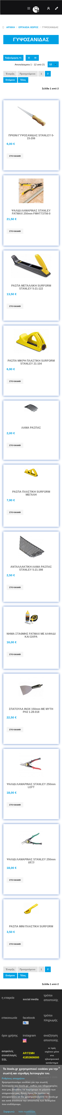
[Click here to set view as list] (35, 58)
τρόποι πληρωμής (52, 1020)
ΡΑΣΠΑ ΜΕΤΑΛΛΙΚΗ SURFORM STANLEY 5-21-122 (31, 287)
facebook (31, 1017)
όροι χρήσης (10, 1038)
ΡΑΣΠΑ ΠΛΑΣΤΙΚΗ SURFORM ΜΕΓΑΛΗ (31, 493)
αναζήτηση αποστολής (51, 1038)
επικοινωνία (10, 1020)
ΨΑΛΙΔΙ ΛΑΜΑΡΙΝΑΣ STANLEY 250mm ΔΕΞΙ (31, 861)
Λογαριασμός (49, 8)
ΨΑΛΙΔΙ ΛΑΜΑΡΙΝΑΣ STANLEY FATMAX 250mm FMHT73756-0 (31, 212)
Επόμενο (10, 80)
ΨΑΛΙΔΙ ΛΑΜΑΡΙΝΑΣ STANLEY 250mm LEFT (31, 786)
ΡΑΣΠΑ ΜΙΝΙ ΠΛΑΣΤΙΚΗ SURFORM (31, 926)
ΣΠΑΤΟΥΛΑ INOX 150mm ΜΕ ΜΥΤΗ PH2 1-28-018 (31, 710)
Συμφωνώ (9, 1111)
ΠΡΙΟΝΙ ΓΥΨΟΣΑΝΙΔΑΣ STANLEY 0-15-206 (31, 137)
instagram (31, 1035)
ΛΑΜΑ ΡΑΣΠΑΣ (31, 427)
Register (57, 8)
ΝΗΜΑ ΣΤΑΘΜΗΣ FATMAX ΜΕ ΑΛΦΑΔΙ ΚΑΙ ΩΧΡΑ (31, 635)
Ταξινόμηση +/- (13, 57)
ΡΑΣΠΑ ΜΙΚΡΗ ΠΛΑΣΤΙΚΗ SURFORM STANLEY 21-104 (31, 362)
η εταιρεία (10, 1000)
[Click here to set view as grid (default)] (29, 58)
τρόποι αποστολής (51, 1000)
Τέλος (23, 80)
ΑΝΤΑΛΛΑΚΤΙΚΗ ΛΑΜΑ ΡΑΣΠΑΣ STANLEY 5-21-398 (31, 568)
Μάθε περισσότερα (27, 1112)
